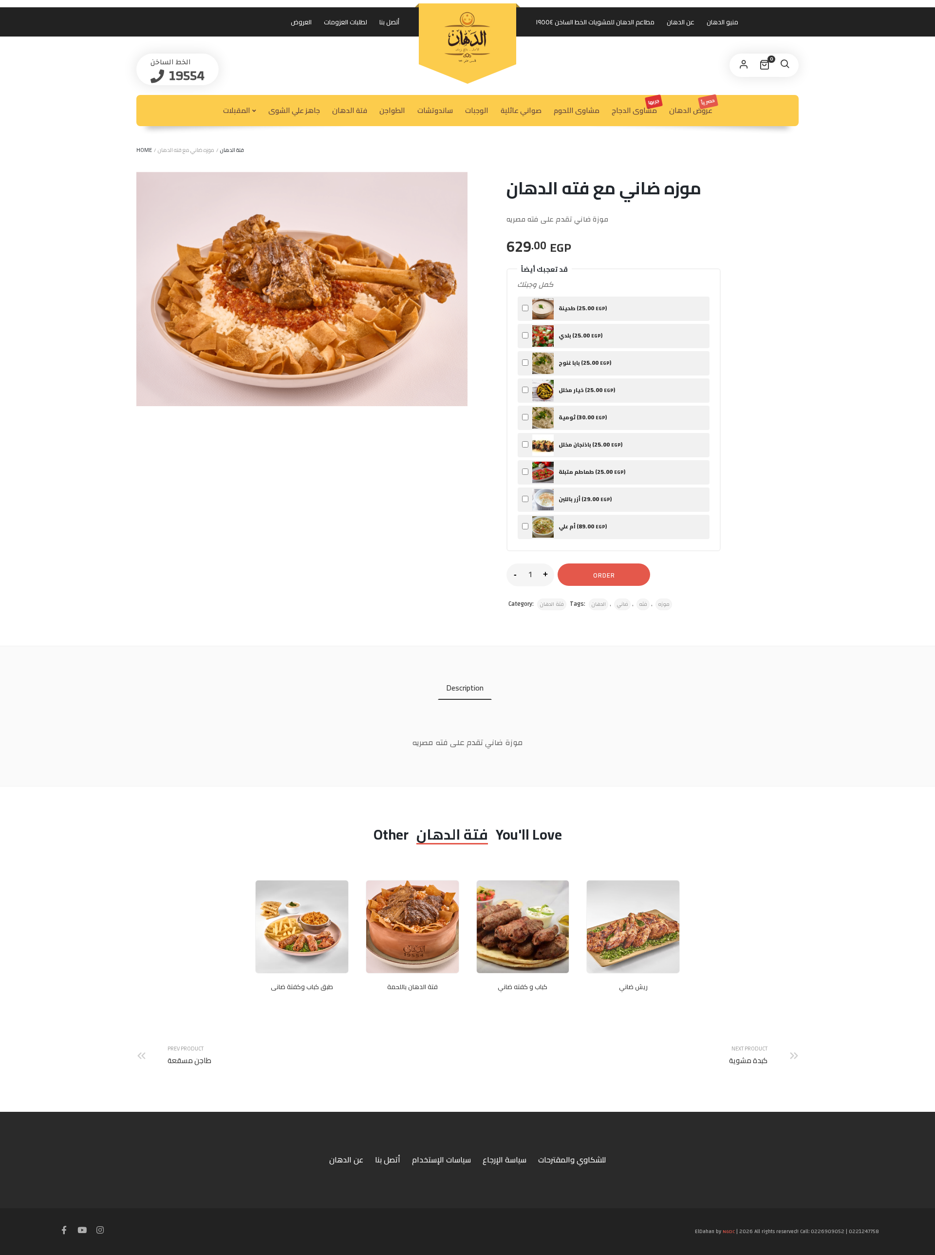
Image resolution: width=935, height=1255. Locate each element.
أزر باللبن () (585, 499)
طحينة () (582, 308)
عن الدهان (680, 22)
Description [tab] (465, 687)
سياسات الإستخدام (441, 1159)
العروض (301, 22)
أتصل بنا (389, 22)
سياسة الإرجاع (504, 1159)
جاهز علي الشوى (294, 110)
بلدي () (580, 335)
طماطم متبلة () (591, 471)
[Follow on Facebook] (64, 1230)
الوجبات (476, 110)
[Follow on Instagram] (100, 1230)
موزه (664, 604)
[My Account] (743, 65)
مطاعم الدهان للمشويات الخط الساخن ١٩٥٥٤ (595, 22)
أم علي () (582, 526)
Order (604, 575)
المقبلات (236, 110)
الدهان (598, 604)
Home (144, 150)
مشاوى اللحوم (576, 110)
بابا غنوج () (584, 362)
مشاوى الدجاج (636, 106)
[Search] (784, 65)
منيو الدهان (722, 22)
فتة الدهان (349, 110)
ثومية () (582, 417)
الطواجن (392, 110)
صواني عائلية (521, 110)
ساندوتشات (435, 110)
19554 (185, 75)
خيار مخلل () (586, 389)
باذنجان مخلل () (590, 444)
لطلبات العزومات (345, 22)
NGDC (729, 1231)
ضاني (622, 604)
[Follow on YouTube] (82, 1230)
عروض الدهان (692, 106)
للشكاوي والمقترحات (572, 1159)
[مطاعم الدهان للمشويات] (467, 37)
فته (643, 604)
